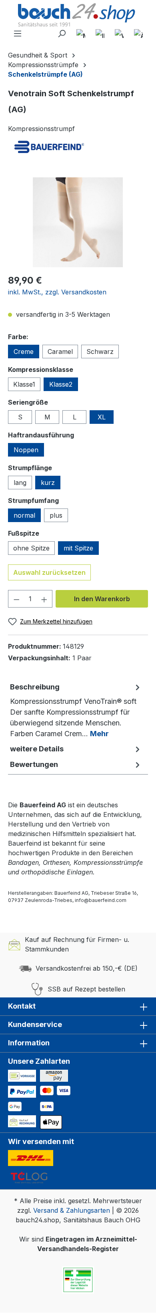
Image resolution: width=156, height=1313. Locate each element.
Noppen (26, 450)
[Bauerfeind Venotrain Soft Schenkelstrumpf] (78, 222)
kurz (48, 483)
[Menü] (17, 33)
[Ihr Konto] (100, 33)
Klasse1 (24, 384)
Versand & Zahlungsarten (71, 1210)
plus (56, 515)
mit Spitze (78, 548)
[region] (78, 222)
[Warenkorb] (119, 33)
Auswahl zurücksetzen (49, 572)
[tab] (76, 710)
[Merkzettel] (80, 33)
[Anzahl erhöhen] (44, 599)
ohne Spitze (31, 548)
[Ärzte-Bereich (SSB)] (138, 33)
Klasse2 (60, 384)
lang (20, 483)
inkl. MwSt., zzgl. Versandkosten (57, 292)
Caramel (60, 352)
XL (102, 417)
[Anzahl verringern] (16, 599)
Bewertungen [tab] (34, 764)
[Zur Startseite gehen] (78, 15)
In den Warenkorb (102, 599)
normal (24, 515)
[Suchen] (61, 33)
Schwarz (100, 352)
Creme (24, 352)
